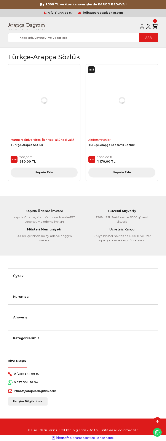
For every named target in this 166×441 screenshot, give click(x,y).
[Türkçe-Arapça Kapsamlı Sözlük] (122, 100)
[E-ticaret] (82, 438)
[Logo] (26, 26)
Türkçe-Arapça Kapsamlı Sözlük (111, 145)
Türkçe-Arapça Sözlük (27, 145)
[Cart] (155, 26)
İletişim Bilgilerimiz (27, 401)
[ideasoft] (60, 438)
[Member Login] (142, 26)
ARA (148, 37)
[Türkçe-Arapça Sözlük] (44, 100)
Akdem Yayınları (100, 139)
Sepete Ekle (44, 172)
